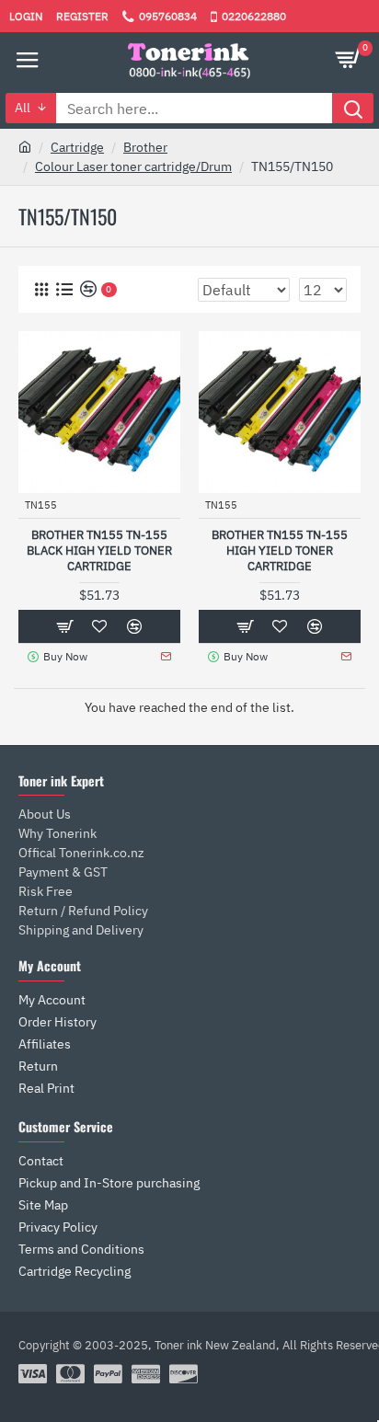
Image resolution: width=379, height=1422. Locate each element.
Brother (145, 147)
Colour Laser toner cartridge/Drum (133, 166)
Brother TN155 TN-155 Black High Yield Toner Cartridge (99, 551)
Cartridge (77, 147)
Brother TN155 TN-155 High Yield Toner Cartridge (280, 551)
